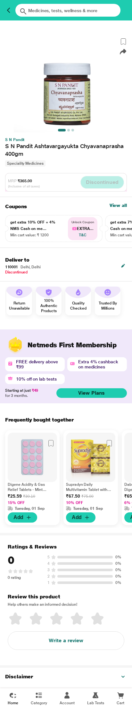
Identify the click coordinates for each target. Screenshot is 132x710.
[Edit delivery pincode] (123, 266)
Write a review (66, 640)
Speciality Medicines (25, 163)
